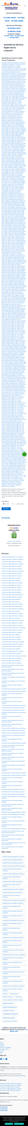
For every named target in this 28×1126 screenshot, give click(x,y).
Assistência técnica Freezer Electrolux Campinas (13, 733)
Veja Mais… (23, 1075)
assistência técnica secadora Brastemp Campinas (12, 982)
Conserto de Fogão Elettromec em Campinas (13, 571)
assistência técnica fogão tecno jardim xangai (13, 327)
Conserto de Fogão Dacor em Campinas (11, 639)
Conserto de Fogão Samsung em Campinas (12, 594)
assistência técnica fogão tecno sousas (11, 400)
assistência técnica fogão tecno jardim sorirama (13, 322)
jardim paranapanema (10, 1007)
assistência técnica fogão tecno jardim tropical (13, 325)
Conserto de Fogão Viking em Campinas (11, 587)
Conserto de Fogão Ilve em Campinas (11, 611)
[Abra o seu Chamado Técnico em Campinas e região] (14, 531)
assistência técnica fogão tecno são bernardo (13, 396)
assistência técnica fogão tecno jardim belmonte (13, 140)
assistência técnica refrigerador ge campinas (11, 968)
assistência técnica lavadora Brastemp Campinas (12, 933)
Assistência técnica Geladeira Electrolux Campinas (14, 743)
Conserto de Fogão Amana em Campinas (12, 658)
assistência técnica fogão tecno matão (15, 331)
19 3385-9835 (8, 36)
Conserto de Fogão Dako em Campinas (11, 637)
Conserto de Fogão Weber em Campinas (11, 585)
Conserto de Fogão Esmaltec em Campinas (12, 625)
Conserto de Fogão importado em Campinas (12, 608)
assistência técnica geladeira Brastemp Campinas (12, 911)
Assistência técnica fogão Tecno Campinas (12, 59)
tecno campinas (11, 486)
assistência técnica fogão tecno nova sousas (13, 336)
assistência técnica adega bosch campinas (13, 856)
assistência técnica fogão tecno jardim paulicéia (13, 266)
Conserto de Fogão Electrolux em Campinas (12, 630)
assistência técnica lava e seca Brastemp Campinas (13, 950)
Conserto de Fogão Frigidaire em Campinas (12, 623)
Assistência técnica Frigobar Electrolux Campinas (14, 728)
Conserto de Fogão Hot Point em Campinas (12, 613)
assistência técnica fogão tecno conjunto (12, 102)
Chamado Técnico (4, 1049)
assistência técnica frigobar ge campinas (13, 903)
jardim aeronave (17, 480)
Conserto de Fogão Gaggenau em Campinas (12, 620)
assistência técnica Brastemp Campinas (13, 863)
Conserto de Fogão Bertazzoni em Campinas (13, 651)
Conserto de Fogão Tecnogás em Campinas (12, 559)
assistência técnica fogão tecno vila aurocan (12, 407)
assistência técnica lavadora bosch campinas (11, 929)
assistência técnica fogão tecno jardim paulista (13, 267)
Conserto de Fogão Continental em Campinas (13, 641)
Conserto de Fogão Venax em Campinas (11, 663)
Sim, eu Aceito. (8, 1123)
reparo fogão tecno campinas (14, 483)
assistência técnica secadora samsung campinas (12, 989)
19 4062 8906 (17, 21)
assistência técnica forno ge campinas (12, 892)
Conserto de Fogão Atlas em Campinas (11, 578)
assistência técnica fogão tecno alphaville (15, 70)
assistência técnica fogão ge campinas (12, 881)
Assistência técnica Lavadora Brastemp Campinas (14, 775)
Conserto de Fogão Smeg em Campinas (11, 592)
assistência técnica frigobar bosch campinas (14, 900)
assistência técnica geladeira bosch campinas (12, 907)
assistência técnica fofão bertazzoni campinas (12, 869)
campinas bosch (14, 993)
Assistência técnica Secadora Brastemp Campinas (14, 773)
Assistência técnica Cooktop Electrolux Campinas (14, 705)
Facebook (6, 518)
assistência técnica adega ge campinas (12, 859)
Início (1, 1042)
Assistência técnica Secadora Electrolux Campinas (14, 689)
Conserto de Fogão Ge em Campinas (11, 618)
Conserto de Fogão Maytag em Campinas (12, 597)
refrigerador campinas (8, 1010)
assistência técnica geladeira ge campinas (13, 920)
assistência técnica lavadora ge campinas (13, 937)
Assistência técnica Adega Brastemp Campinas (13, 814)
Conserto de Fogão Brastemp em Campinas (12, 644)
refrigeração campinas (10, 1014)
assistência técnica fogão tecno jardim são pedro (14, 321)
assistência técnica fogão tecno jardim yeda (12, 328)
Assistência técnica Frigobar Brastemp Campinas (14, 812)
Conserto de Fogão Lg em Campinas (11, 601)
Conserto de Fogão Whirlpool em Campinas (12, 583)
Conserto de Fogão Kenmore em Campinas (12, 604)
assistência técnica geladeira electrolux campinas (13, 916)
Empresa (2, 1044)
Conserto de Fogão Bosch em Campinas (11, 646)
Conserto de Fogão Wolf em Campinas (11, 580)
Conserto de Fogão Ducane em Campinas (12, 632)
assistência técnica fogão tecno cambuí (16, 79)
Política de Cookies (19, 1123)
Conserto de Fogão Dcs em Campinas (11, 634)
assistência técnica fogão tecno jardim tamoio (13, 324)
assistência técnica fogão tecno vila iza (14, 431)
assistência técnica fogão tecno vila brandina (13, 412)
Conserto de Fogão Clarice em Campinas (12, 573)
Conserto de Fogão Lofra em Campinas (11, 599)
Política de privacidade (5, 1047)
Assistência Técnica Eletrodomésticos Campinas (13, 62)
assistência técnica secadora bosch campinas (12, 977)
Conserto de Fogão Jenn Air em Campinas (12, 606)
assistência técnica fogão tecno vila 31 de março (13, 403)
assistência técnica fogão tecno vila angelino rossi (14, 406)
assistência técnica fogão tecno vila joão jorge (13, 433)
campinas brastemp (8, 996)
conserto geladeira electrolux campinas (13, 1000)
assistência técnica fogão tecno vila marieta (14, 441)
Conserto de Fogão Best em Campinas (11, 648)
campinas (5, 993)
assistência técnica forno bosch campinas (13, 889)
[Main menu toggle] (25, 5)
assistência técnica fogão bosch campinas (13, 873)
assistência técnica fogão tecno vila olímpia (12, 448)
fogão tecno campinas (12, 478)
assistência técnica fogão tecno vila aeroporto (13, 404)
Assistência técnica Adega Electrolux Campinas (13, 730)
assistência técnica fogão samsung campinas (11, 885)
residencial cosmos (6, 485)
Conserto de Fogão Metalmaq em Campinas (12, 564)
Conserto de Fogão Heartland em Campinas (12, 616)
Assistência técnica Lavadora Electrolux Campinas (14, 691)
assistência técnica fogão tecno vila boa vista (13, 409)
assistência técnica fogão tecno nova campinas (13, 333)
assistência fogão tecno (7, 68)
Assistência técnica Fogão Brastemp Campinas (13, 789)
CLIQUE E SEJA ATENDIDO (14, 541)
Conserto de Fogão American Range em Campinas (14, 656)
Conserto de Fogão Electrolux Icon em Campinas (14, 627)
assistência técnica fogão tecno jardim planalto (13, 270)
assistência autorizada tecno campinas (11, 65)
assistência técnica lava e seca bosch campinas (12, 946)
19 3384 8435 (19, 36)
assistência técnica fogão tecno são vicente (12, 398)
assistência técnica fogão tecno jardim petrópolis (13, 269)
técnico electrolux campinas (10, 1021)
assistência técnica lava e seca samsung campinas (13, 958)
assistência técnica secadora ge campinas (13, 986)
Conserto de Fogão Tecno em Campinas (11, 590)
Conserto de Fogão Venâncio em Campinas (12, 557)
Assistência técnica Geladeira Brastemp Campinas (14, 828)
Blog (1, 1052)
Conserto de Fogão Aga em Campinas (11, 660)
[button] (24, 454)
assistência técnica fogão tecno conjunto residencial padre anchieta (13, 108)
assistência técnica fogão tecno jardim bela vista (13, 138)
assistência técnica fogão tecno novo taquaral (13, 337)
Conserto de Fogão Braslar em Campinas (12, 575)
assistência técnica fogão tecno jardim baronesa (13, 137)
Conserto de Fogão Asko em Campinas (11, 653)
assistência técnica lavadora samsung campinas (12, 941)
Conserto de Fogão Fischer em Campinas (12, 568)
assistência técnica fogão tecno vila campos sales (14, 413)
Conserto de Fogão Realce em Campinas (12, 561)
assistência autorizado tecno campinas (11, 67)
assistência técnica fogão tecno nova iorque (12, 334)
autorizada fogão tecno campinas (14, 474)
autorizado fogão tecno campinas (10, 475)
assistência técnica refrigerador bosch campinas (12, 963)
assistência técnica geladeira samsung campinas (12, 924)
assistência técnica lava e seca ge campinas (14, 954)
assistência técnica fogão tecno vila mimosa (15, 444)
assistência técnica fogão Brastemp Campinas (12, 877)
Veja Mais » (6, 509)
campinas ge (18, 996)
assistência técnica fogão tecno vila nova (12, 447)
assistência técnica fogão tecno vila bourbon (12, 410)
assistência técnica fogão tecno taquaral (11, 401)
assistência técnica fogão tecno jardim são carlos (14, 305)
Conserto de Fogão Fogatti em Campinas (12, 566)
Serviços (2, 1045)
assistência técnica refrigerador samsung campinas (13, 972)
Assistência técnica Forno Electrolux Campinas (13, 707)
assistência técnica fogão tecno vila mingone (13, 445)
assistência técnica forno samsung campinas (11, 896)
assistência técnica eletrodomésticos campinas (14, 866)
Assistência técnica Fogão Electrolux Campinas (13, 710)
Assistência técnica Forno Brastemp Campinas (13, 791)
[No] (26, 1120)
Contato (2, 1051)
